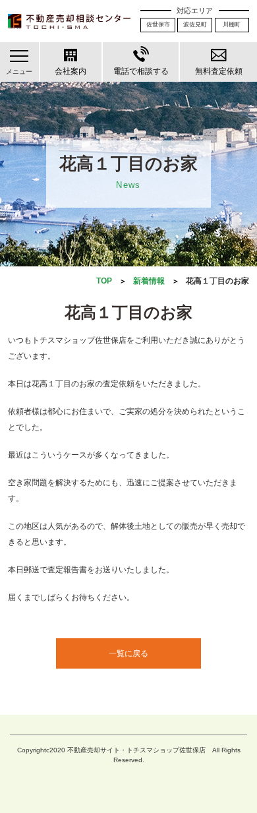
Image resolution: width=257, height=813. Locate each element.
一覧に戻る (128, 653)
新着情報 (149, 281)
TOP (104, 281)
